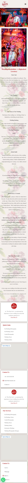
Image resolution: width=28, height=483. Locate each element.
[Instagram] (9, 320)
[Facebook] (11, 320)
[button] (25, 4)
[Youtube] (19, 320)
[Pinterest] (14, 320)
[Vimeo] (16, 320)
